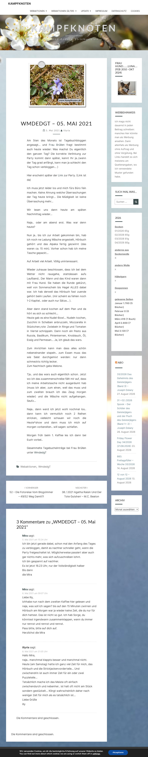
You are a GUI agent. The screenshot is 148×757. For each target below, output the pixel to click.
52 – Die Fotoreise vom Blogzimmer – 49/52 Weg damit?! (31, 492)
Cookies (135, 11)
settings (96, 754)
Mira (25, 535)
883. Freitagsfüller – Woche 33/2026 (126, 460)
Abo (120, 362)
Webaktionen (37, 11)
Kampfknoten (19, 3)
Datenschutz (119, 11)
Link (60, 175)
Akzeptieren (118, 752)
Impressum (101, 11)
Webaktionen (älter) (62, 11)
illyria (66, 131)
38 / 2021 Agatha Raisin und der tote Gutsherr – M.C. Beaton (82, 492)
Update (85, 11)
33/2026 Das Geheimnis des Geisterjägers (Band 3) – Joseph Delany (125, 382)
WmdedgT (40, 452)
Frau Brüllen (57, 144)
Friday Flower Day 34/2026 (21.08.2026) (124, 442)
